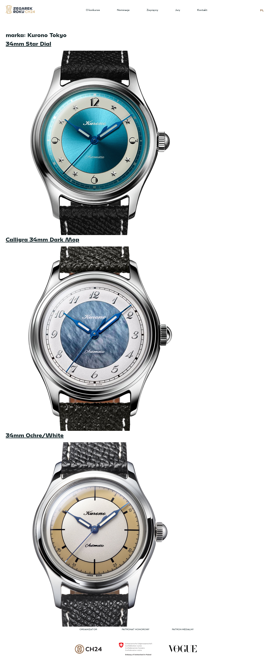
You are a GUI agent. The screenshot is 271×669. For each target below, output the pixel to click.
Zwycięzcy (152, 10)
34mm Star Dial (28, 43)
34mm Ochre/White (35, 435)
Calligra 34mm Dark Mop (42, 239)
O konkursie (93, 10)
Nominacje (123, 10)
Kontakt (202, 10)
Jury (177, 10)
